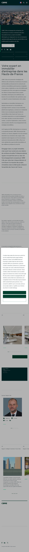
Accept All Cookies (14, 292)
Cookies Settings (14, 300)
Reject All (14, 296)
